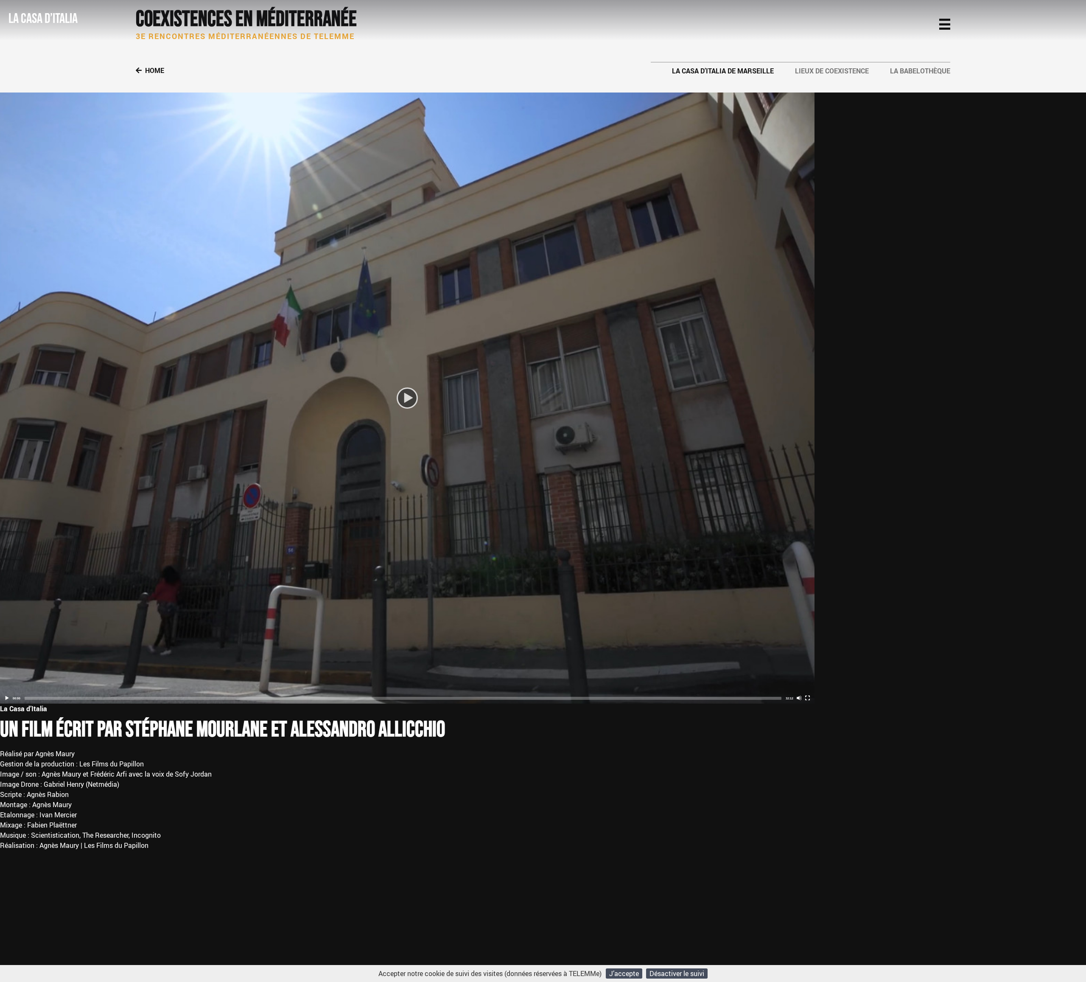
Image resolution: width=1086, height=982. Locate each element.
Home (154, 70)
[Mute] (799, 698)
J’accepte (624, 973)
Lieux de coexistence (832, 71)
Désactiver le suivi (676, 973)
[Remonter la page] (1065, 953)
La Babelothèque (920, 71)
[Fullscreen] (807, 698)
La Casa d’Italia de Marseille (723, 71)
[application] (407, 398)
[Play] (407, 398)
